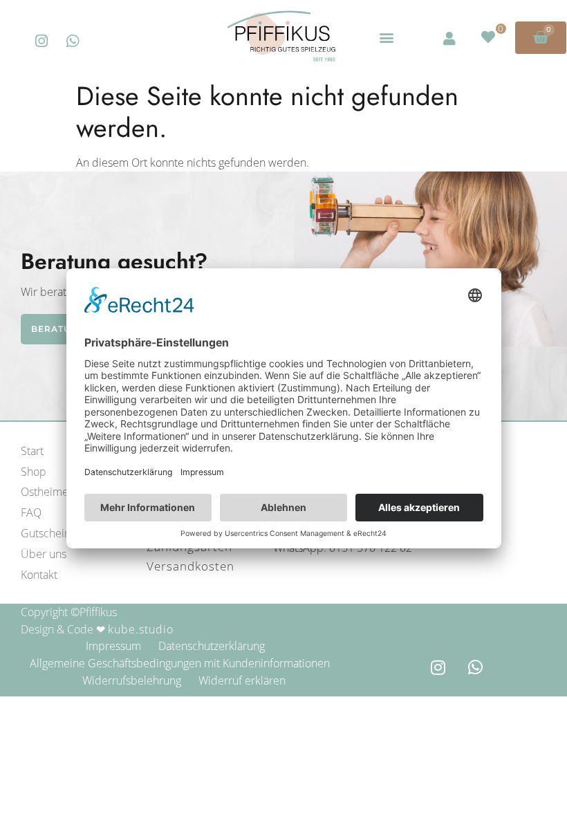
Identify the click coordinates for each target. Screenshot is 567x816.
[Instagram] (42, 41)
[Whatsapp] (73, 41)
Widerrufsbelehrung (131, 680)
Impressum (113, 645)
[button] (386, 37)
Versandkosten (190, 566)
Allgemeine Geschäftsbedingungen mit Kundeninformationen (180, 663)
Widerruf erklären (242, 680)
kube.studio (141, 629)
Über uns (43, 554)
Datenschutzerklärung (211, 645)
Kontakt (39, 574)
